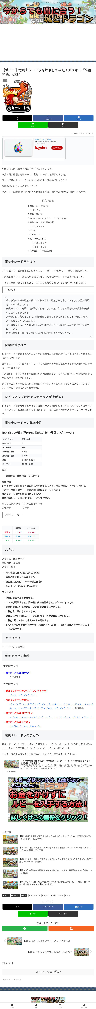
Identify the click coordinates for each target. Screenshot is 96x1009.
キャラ (7, 895)
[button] (63, 125)
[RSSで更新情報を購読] (71, 928)
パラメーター (38, 226)
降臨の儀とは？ (37, 214)
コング (57, 717)
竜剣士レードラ (57, 895)
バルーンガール (17, 704)
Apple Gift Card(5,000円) (43, 139)
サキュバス (35, 726)
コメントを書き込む (48, 971)
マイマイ (13, 717)
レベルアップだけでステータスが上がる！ (49, 218)
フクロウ (67, 704)
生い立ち (36, 210)
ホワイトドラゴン (36, 704)
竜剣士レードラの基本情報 (42, 222)
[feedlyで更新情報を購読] (25, 928)
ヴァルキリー (54, 704)
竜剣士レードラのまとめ (41, 251)
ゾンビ (75, 717)
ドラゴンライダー (27, 695)
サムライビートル (18, 726)
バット (66, 717)
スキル (33, 230)
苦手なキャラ (40, 247)
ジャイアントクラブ (28, 708)
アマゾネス (46, 708)
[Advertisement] (48, 43)
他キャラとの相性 (38, 238)
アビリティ (35, 234)
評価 (24, 895)
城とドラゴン (35, 895)
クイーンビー (45, 717)
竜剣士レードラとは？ (40, 206)
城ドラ (46, 895)
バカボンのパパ (28, 717)
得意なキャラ (40, 242)
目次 (44, 200)
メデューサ (87, 717)
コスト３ (16, 895)
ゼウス (12, 695)
